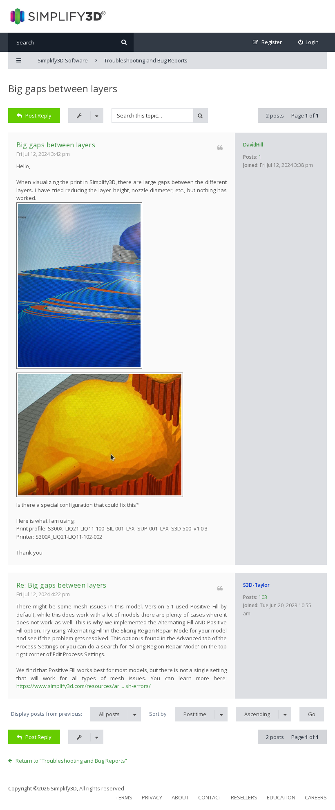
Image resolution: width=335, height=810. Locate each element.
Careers (316, 797)
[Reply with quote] (220, 147)
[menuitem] (308, 42)
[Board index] (57, 16)
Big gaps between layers (62, 88)
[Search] (124, 42)
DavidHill (253, 144)
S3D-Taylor (256, 584)
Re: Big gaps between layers (61, 585)
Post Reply (38, 115)
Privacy (152, 797)
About (180, 797)
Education (281, 797)
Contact (209, 797)
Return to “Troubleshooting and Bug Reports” (71, 760)
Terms (124, 797)
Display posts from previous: (65, 714)
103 (263, 597)
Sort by (177, 714)
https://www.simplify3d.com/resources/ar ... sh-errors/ (83, 686)
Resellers (244, 797)
